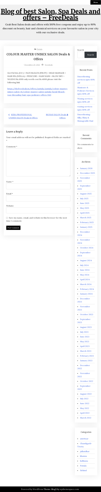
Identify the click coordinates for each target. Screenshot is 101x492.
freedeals (49, 65)
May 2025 (84, 208)
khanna (83, 456)
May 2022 (84, 408)
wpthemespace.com (69, 489)
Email (9, 193)
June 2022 (84, 403)
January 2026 (86, 168)
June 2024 (84, 270)
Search (80, 50)
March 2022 (85, 417)
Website (10, 206)
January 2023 (86, 360)
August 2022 (86, 394)
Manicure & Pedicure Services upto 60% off (85, 90)
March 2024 (85, 284)
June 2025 (84, 203)
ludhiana (84, 461)
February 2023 (87, 356)
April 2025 (84, 213)
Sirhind (83, 470)
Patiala (39, 49)
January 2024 (86, 294)
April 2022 (85, 413)
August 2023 (86, 327)
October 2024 (86, 247)
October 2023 (86, 314)
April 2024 (85, 279)
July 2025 (84, 198)
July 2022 (84, 398)
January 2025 (86, 227)
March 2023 (85, 351)
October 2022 (86, 381)
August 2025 (86, 193)
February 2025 (87, 222)
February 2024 (87, 289)
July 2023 (84, 332)
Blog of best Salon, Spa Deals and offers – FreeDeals (50, 15)
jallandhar (85, 451)
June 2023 (84, 336)
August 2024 (86, 260)
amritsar (84, 438)
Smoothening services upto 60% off (86, 79)
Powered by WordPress (32, 489)
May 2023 (84, 341)
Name (9, 181)
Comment (11, 146)
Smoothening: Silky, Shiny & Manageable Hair (85, 117)
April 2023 (85, 346)
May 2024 (84, 274)
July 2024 (84, 265)
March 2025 (85, 217)
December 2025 (87, 173)
